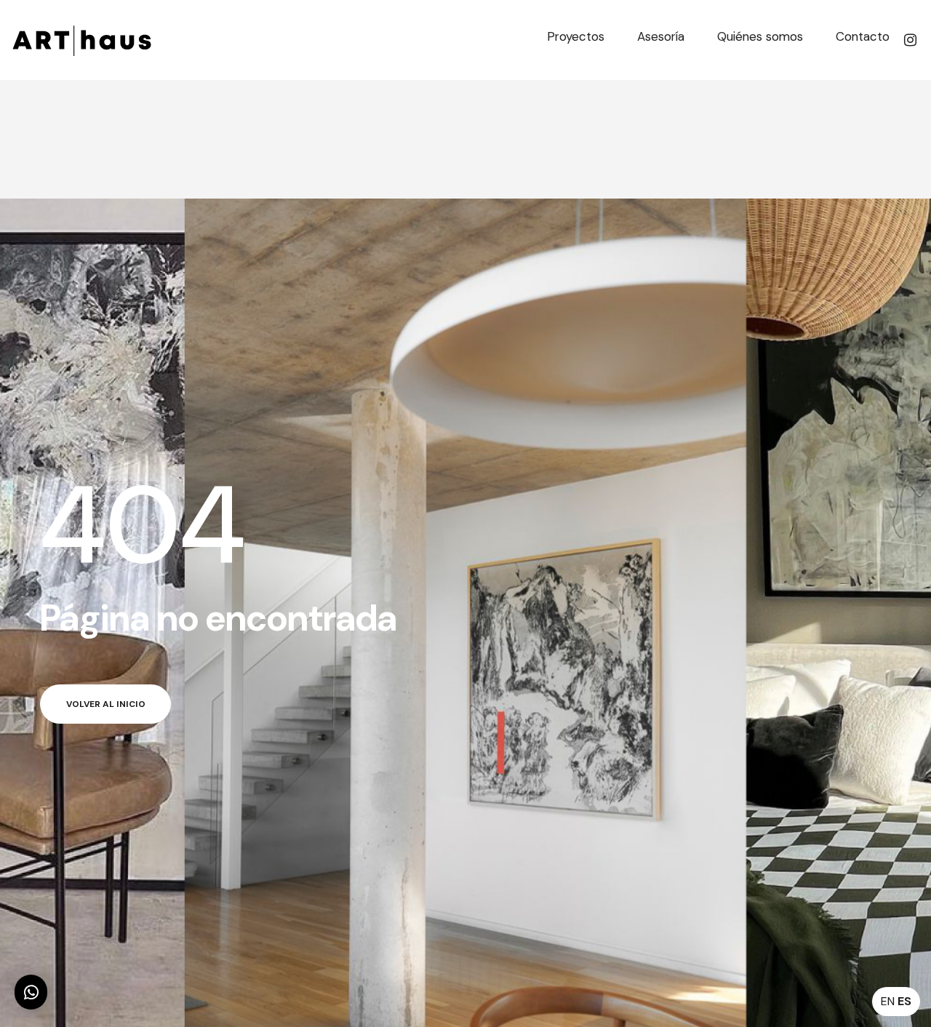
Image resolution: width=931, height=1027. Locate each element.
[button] (31, 992)
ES (904, 1001)
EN (888, 1001)
